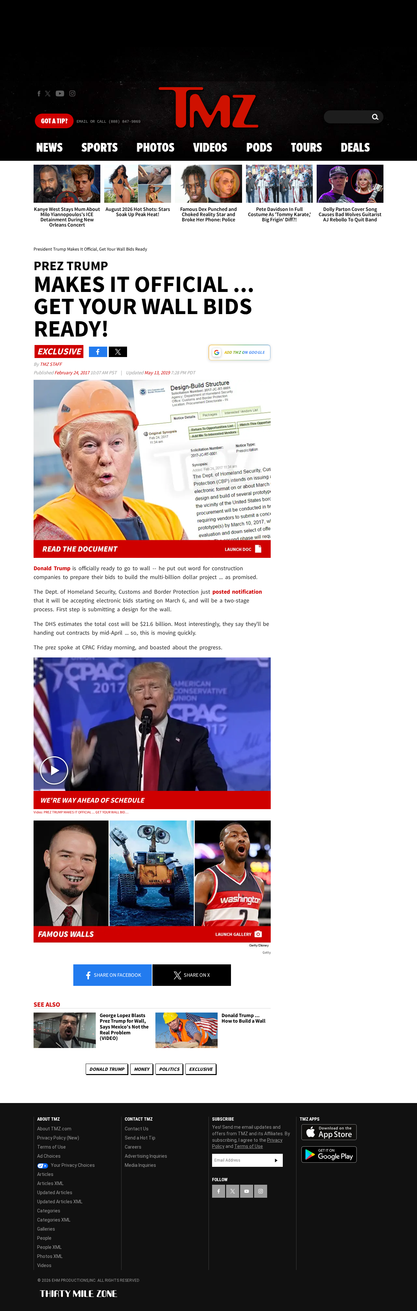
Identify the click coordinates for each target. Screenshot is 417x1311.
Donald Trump (106, 1069)
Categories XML (53, 1219)
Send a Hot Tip (140, 1137)
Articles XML (50, 1183)
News (49, 148)
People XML (49, 1247)
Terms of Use (51, 1147)
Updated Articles (54, 1192)
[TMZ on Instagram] (72, 93)
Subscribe (276, 1160)
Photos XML (50, 1256)
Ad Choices (49, 1156)
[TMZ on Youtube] (60, 93)
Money (141, 1069)
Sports (99, 148)
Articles (45, 1174)
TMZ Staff (51, 364)
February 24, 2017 (72, 372)
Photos (155, 148)
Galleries (46, 1229)
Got (54, 121)
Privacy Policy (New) (58, 1137)
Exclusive (200, 1069)
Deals (355, 148)
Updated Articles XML (59, 1201)
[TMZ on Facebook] (39, 93)
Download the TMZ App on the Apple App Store (329, 1132)
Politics (169, 1069)
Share (117, 975)
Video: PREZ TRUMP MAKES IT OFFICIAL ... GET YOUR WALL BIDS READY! (81, 812)
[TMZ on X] (48, 93)
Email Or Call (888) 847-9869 (108, 121)
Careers (133, 1147)
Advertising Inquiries (146, 1156)
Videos (210, 148)
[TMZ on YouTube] (246, 1191)
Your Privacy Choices (72, 1165)
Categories (48, 1210)
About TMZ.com (54, 1128)
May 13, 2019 (157, 372)
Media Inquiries (140, 1165)
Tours (306, 148)
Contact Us (137, 1128)
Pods (259, 148)
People (44, 1238)
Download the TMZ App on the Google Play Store (329, 1154)
